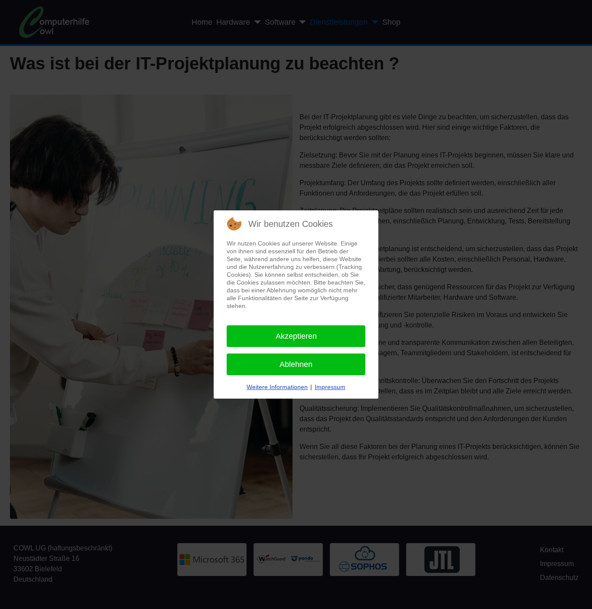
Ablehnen (296, 364)
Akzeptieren (296, 336)
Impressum (330, 386)
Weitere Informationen (277, 386)
